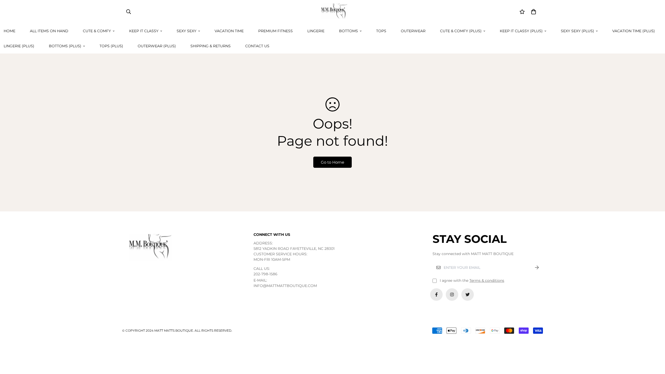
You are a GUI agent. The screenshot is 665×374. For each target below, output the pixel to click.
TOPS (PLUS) (111, 46)
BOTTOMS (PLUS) (65, 46)
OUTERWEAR (413, 31)
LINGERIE (315, 31)
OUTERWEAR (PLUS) (157, 46)
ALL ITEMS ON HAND (49, 31)
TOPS (381, 31)
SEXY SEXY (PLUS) (577, 31)
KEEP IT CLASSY (143, 31)
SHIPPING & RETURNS (210, 46)
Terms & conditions (486, 280)
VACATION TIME (229, 31)
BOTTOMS (348, 31)
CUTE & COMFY (97, 31)
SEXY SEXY (186, 31)
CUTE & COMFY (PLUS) (461, 31)
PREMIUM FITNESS (275, 31)
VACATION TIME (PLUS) (633, 31)
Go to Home (332, 162)
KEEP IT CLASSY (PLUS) (521, 31)
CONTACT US (257, 46)
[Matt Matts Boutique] (332, 11)
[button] (532, 11)
